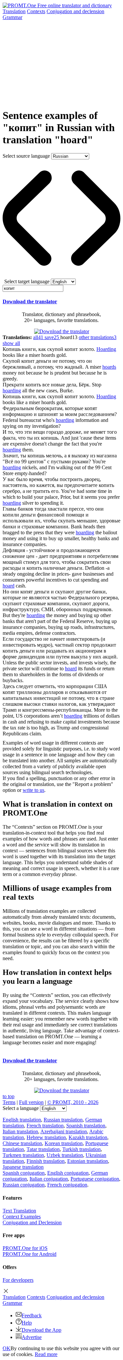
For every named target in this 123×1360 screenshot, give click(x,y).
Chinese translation (22, 1143)
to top (8, 1096)
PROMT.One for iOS (25, 1248)
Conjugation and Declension (32, 1222)
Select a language (21, 1108)
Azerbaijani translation (63, 1131)
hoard (8, 585)
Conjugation (75, 11)
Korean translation (64, 1143)
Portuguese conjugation (95, 1179)
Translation (14, 11)
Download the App (41, 1330)
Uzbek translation (65, 1155)
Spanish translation (85, 1125)
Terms (9, 1102)
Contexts (36, 11)
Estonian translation (87, 1161)
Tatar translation (43, 1149)
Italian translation (20, 1131)
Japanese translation (23, 1167)
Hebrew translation (46, 1137)
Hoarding (106, 349)
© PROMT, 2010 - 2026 (72, 1102)
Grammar (12, 17)
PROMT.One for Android (29, 1254)
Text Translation (19, 1210)
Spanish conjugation (24, 1173)
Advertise (32, 1337)
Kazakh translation (88, 1137)
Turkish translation (81, 1149)
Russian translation (63, 1119)
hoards (109, 367)
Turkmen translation (23, 1155)
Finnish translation (46, 1161)
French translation (45, 1125)
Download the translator (30, 301)
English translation (22, 1119)
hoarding (12, 390)
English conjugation (68, 1173)
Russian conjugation (24, 1184)
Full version (31, 1102)
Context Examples (22, 1216)
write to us (33, 790)
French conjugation (67, 1184)
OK (6, 1348)
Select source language (26, 156)
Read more (46, 1354)
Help (27, 1322)
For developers (18, 1280)
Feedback (32, 1315)
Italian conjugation (49, 1179)
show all (11, 343)
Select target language (27, 281)
